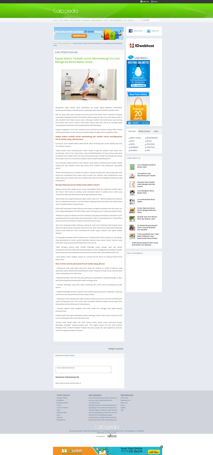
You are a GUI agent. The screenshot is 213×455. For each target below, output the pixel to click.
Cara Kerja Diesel (94, 403)
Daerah (106, 20)
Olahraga (59, 417)
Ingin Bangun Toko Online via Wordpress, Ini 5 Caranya (106, 408)
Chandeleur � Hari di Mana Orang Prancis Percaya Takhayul (107, 410)
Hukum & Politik (61, 412)
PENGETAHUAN (144, 131)
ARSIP (156, 131)
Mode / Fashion (75, 20)
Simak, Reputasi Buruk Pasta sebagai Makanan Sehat (146, 210)
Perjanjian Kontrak (62, 403)
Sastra (58, 410)
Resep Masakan (96, 20)
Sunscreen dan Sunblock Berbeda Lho (100, 400)
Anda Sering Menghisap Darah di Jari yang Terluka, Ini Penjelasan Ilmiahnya (112, 412)
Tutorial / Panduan (62, 408)
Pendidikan (60, 400)
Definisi (66, 20)
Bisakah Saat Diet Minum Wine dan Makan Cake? (147, 218)
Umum (59, 405)
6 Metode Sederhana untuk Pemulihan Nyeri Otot (104, 405)
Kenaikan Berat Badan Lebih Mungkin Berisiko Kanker (146, 184)
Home (55, 20)
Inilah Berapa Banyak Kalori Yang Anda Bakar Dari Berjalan (145, 244)
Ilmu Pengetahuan (116, 20)
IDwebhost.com (126, 400)
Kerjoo (123, 405)
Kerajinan (133, 150)
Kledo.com (124, 403)
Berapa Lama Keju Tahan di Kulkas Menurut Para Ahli (105, 420)
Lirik (125, 20)
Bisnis (132, 141)
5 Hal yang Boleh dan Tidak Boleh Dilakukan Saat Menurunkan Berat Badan (148, 236)
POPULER (132, 131)
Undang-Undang (62, 398)
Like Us (155, 2)
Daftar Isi (131, 20)
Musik (132, 144)
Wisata (149, 141)
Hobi (148, 150)
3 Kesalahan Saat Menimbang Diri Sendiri (146, 174)
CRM (122, 410)
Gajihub (123, 408)
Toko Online (124, 398)
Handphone (134, 147)
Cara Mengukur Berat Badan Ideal (145, 192)
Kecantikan (151, 144)
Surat (60, 20)
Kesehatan (86, 20)
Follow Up (145, 2)
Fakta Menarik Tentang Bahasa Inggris (100, 415)
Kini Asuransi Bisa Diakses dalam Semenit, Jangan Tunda (106, 398)
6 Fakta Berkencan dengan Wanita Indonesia (102, 417)
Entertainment (61, 420)
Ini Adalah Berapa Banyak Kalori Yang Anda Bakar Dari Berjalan (147, 227)
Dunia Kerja (151, 147)
